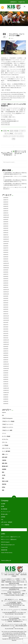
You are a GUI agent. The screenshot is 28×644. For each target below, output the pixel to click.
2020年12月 (6, 340)
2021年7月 (5, 324)
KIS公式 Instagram (5, 542)
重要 (3, 490)
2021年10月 (6, 320)
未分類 (4, 130)
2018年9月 (5, 394)
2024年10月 (6, 241)
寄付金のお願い (4, 514)
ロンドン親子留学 (6, 451)
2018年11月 (6, 390)
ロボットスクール (6, 448)
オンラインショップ (5, 511)
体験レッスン (5, 454)
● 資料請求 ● (13, 1)
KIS (3, 415)
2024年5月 (5, 252)
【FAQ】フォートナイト (7, 424)
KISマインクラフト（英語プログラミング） (11, 536)
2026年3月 (5, 208)
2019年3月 (5, 381)
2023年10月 (6, 267)
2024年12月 (6, 237)
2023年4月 (5, 280)
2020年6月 (5, 353)
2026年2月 (5, 210)
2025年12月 (6, 215)
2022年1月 (5, 313)
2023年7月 (5, 274)
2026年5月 (5, 204)
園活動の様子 (5, 466)
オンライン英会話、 (9, 133)
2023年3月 (5, 283)
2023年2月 (5, 285)
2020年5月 (5, 355)
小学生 (13, 138)
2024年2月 (5, 259)
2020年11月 (6, 342)
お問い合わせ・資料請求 (6, 522)
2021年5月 (5, 329)
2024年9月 (5, 243)
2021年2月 (5, 335)
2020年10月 (6, 344)
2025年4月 (5, 228)
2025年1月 (5, 234)
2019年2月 (5, 383)
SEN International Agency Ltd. (8, 544)
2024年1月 (5, 261)
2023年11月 (6, 265)
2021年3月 (5, 333)
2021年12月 (6, 315)
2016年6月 (5, 403)
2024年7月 (5, 248)
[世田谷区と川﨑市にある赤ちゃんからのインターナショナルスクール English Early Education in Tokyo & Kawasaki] (14, 7)
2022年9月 (5, 296)
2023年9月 (5, 269)
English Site (22, 1)
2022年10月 (6, 294)
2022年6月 (5, 302)
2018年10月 (6, 392)
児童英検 (4, 460)
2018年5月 (5, 399)
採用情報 (3, 516)
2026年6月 (5, 202)
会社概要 (3, 503)
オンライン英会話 (6, 436)
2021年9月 (5, 322)
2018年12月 (6, 388)
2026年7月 (5, 199)
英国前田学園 (4, 550)
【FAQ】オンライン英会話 (8, 421)
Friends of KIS (4, 547)
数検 (3, 472)
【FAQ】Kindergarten (7, 418)
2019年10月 (6, 368)
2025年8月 (5, 221)
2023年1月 (5, 287)
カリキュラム (5, 439)
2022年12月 (6, 289)
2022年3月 (5, 309)
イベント (4, 433)
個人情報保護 (4, 509)
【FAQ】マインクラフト (7, 427)
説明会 (3, 487)
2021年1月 (5, 337)
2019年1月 (5, 386)
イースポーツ (22, 130)
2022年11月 (6, 291)
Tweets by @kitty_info (6, 560)
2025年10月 (6, 217)
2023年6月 (5, 276)
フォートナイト (18, 133)
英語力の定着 (5, 481)
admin (11, 38)
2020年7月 (5, 351)
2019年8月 (5, 372)
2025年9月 (5, 219)
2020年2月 (5, 361)
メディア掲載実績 (5, 524)
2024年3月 (5, 256)
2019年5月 (5, 377)
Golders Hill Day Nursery (6, 552)
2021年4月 (5, 331)
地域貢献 (4, 469)
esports (11, 130)
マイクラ (13, 136)
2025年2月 (5, 232)
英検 (3, 478)
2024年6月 (5, 250)
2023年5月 (5, 278)
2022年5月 (5, 305)
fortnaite (16, 130)
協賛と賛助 (4, 463)
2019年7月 (5, 375)
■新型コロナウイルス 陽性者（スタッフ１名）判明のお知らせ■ (20, 152)
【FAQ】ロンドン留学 (7, 430)
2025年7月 (5, 223)
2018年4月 (5, 401)
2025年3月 (5, 230)
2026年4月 (5, 206)
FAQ (2, 519)
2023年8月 (5, 272)
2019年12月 (6, 364)
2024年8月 (5, 245)
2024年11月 (6, 239)
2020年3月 (5, 359)
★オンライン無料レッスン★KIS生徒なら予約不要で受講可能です (6, 154)
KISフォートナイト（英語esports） (9, 539)
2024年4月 (5, 254)
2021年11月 (6, 318)
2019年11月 (6, 366)
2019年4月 (5, 379)
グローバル (4, 442)
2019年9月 (5, 370)
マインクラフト (20, 136)
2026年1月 (5, 213)
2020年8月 (5, 348)
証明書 (2, 506)
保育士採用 (4, 457)
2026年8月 (5, 197)
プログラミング (6, 136)
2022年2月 (5, 311)
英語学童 (4, 484)
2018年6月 (5, 397)
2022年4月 (5, 307)
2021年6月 (5, 326)
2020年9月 (5, 346)
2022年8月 (5, 298)
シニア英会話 (5, 445)
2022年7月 (5, 300)
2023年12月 (6, 263)
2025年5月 (5, 226)
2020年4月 (5, 357)
